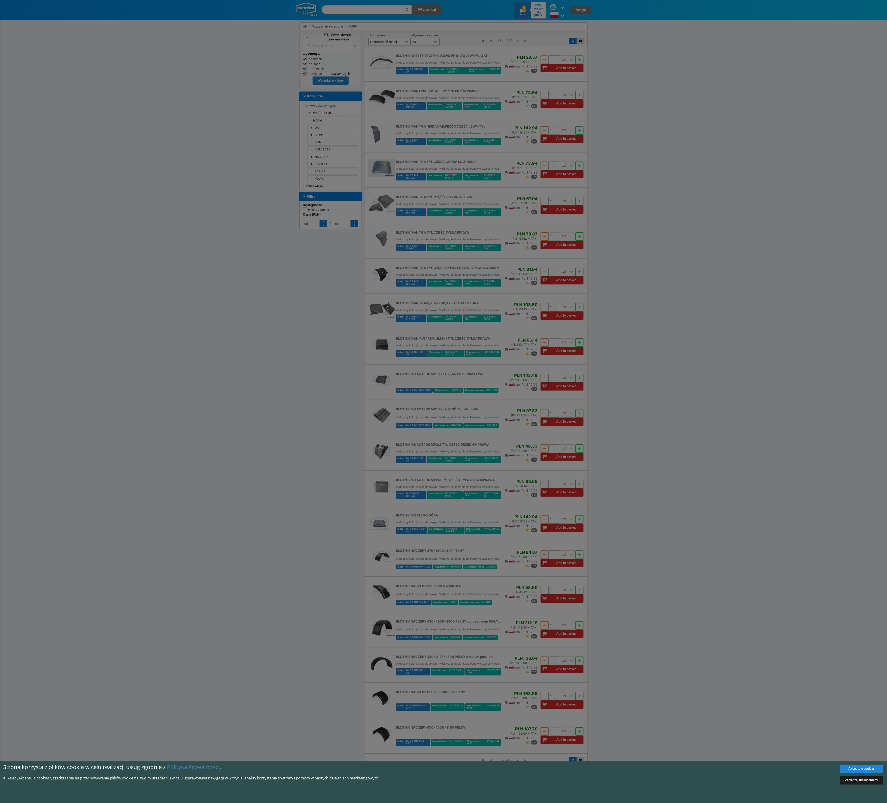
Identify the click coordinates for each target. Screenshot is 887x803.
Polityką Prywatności (193, 767)
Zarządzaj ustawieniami (861, 780)
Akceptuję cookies (861, 768)
